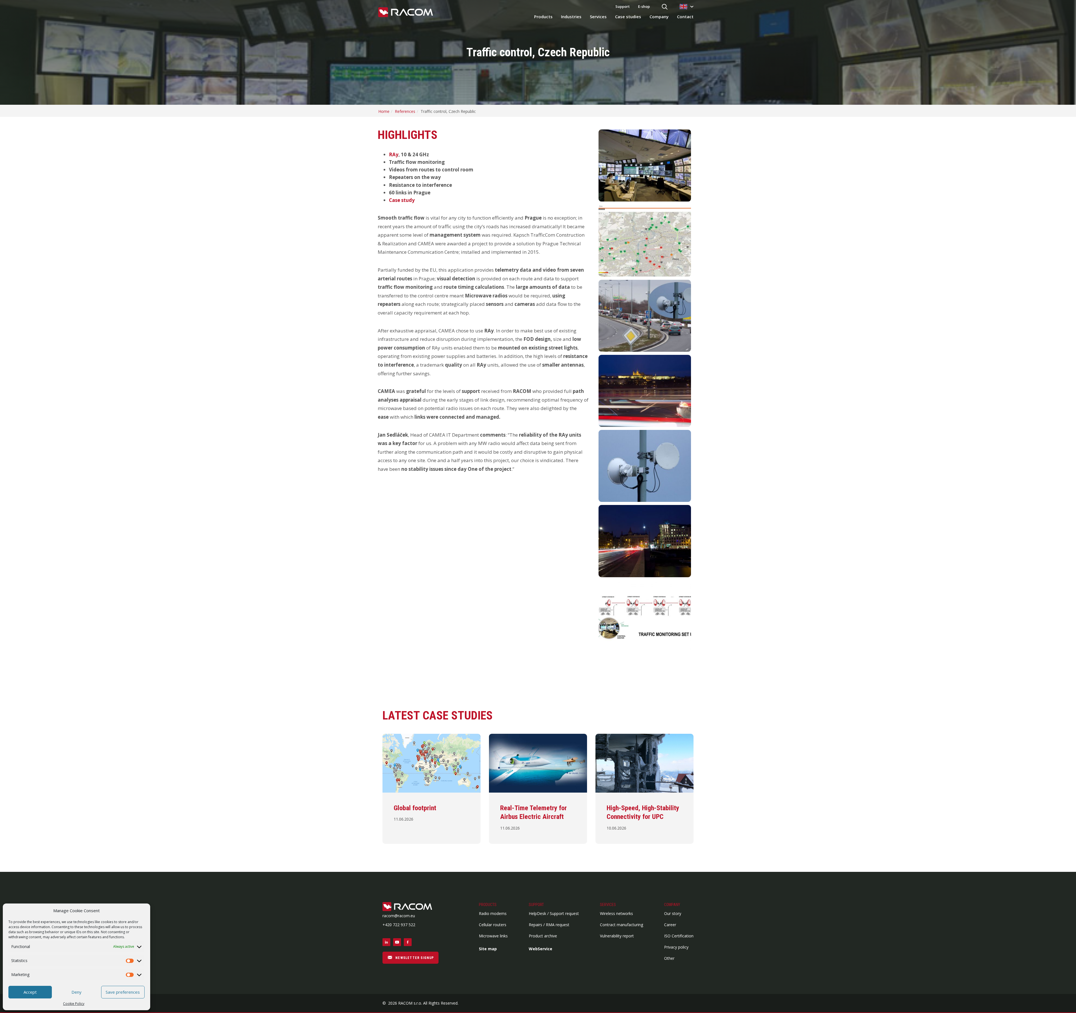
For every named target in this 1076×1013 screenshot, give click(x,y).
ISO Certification (679, 936)
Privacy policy (676, 947)
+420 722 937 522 (398, 924)
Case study (402, 200)
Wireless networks (616, 913)
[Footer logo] (410, 907)
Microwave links (493, 936)
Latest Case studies (437, 715)
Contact (685, 16)
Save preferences (123, 992)
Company (659, 16)
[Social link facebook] (408, 942)
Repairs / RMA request (549, 924)
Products (543, 16)
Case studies (628, 16)
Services (598, 16)
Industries (571, 16)
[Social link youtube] (397, 942)
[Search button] (665, 7)
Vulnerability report (617, 936)
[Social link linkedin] (386, 942)
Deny (76, 992)
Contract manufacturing (621, 924)
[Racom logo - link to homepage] (405, 12)
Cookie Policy (73, 1003)
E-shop (644, 6)
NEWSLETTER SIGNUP (414, 958)
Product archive (543, 936)
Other (669, 958)
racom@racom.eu (398, 915)
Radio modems (493, 913)
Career (670, 924)
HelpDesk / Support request (554, 913)
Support (622, 6)
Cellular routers (492, 924)
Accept (30, 992)
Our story (672, 913)
